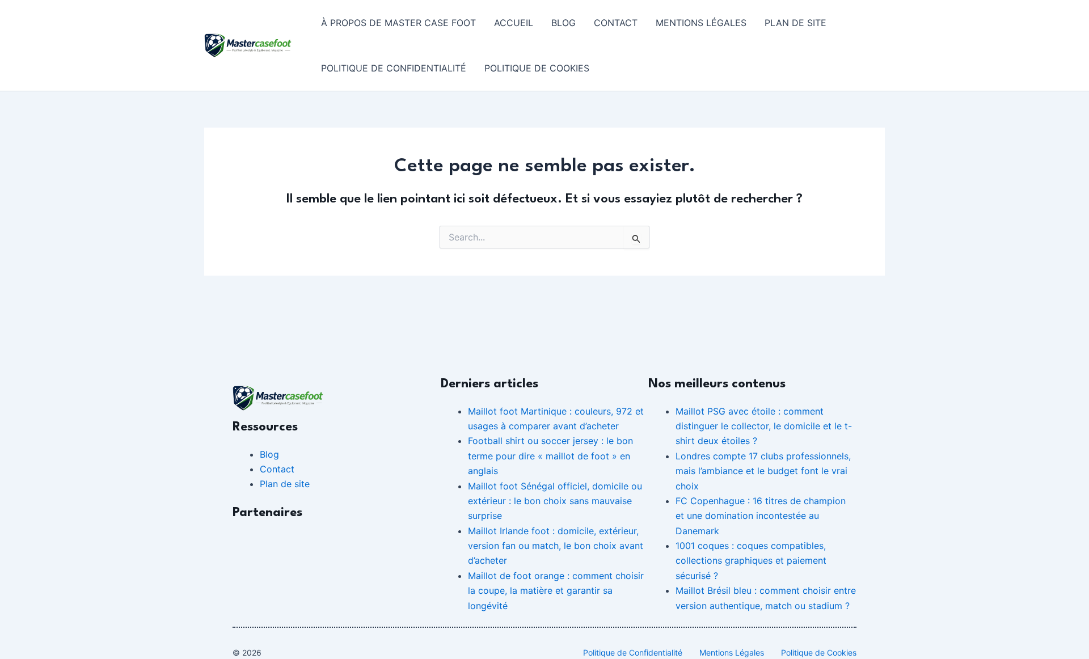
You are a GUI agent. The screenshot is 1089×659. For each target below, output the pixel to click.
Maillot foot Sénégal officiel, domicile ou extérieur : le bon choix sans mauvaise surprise (555, 501)
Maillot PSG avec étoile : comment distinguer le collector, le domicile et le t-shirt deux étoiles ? (764, 426)
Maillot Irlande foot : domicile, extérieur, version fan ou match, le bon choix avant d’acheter (555, 546)
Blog (563, 22)
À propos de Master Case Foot (398, 22)
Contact (616, 22)
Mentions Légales (701, 22)
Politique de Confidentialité (393, 68)
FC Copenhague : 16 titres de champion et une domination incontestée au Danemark (761, 516)
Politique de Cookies (536, 68)
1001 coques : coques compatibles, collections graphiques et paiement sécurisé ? (751, 560)
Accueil (513, 22)
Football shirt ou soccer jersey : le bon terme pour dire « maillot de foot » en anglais (550, 455)
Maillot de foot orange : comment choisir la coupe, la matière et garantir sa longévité (556, 590)
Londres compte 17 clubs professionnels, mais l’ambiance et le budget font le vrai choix (763, 471)
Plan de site (795, 22)
